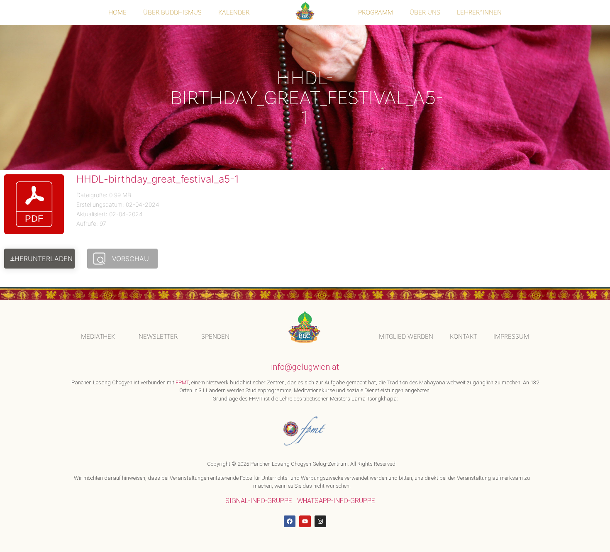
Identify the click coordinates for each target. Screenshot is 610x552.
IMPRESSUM (511, 336)
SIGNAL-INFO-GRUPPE (258, 501)
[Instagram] (320, 521)
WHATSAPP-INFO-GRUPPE (336, 501)
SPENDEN (215, 336)
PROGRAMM (375, 12)
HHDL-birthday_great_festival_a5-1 (157, 179)
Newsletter (158, 336)
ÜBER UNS (425, 12)
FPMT (182, 382)
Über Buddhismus (172, 12)
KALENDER (233, 12)
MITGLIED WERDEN (406, 336)
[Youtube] (305, 521)
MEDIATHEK (98, 336)
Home (117, 12)
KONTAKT (463, 336)
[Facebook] (289, 521)
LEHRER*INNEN (479, 12)
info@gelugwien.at (305, 367)
